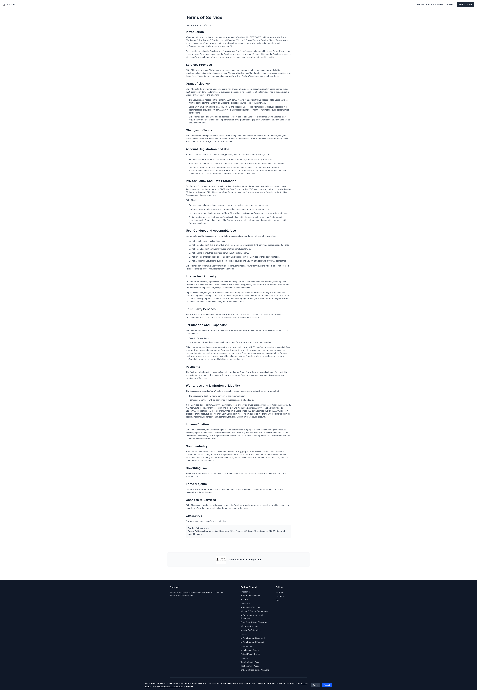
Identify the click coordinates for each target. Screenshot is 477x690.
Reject (315, 685)
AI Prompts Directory (250, 595)
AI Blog (429, 4)
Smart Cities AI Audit (249, 662)
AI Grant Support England (252, 642)
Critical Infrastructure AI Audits (254, 670)
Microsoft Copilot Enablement (254, 611)
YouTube (279, 592)
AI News (420, 4)
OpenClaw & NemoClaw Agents (255, 622)
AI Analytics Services (250, 607)
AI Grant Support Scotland (252, 638)
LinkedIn (280, 596)
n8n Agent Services (249, 626)
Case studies (438, 4)
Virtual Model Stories (250, 654)
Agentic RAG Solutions (250, 630)
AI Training (450, 4)
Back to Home (465, 4)
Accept (327, 685)
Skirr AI (174, 587)
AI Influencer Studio (249, 650)
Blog (278, 600)
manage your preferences (171, 686)
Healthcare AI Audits (249, 666)
